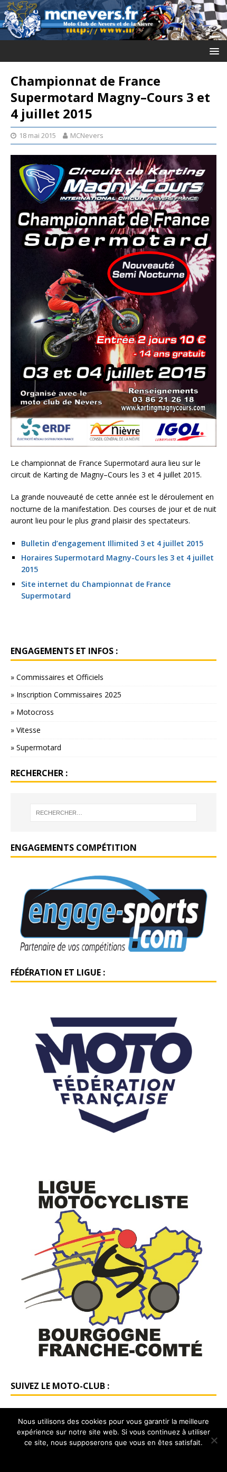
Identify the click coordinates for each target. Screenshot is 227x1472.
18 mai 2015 (37, 135)
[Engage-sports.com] (113, 950)
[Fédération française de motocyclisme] (113, 1151)
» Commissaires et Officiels (57, 677)
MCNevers (86, 135)
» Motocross (32, 712)
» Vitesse (26, 730)
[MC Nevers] (113, 34)
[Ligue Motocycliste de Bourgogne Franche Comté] (113, 1364)
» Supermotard (36, 747)
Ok (113, 1456)
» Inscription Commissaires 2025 (66, 694)
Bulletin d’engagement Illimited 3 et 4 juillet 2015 (112, 543)
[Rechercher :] (113, 813)
